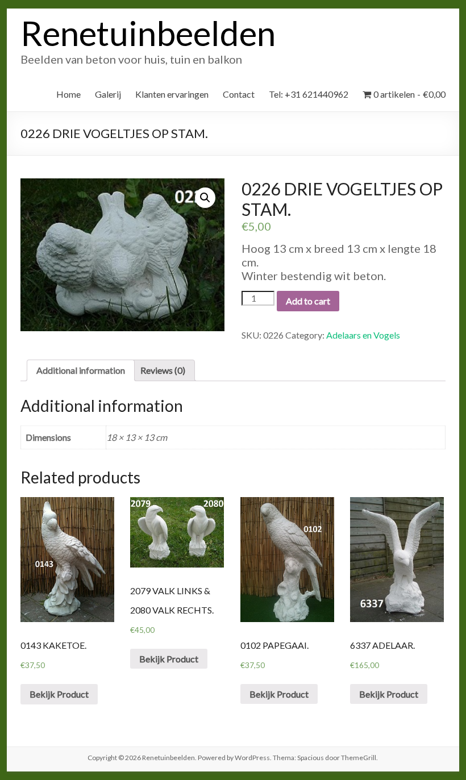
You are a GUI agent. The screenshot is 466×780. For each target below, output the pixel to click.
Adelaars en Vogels (363, 334)
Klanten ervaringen (172, 94)
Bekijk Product (59, 694)
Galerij (108, 94)
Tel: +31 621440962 (308, 94)
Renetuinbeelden (148, 32)
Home (68, 94)
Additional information (80, 370)
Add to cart (308, 300)
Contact (239, 94)
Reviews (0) (162, 370)
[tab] (81, 370)
